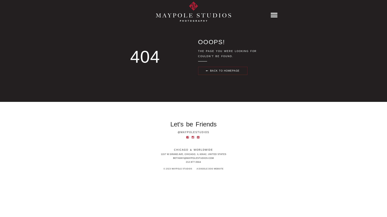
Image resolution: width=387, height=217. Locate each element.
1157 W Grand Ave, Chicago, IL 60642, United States (193, 154)
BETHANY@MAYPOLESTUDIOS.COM (193, 158)
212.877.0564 (193, 162)
